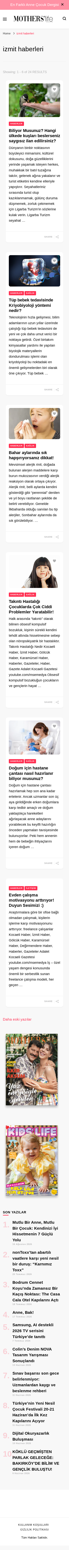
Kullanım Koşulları (33, 1525)
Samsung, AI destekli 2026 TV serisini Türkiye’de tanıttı (32, 1331)
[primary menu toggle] (5, 19)
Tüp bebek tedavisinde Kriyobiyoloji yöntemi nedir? (31, 305)
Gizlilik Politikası (34, 1529)
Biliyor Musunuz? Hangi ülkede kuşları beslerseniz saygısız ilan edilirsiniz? (34, 135)
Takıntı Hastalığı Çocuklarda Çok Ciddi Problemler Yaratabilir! (31, 606)
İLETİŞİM (31, 888)
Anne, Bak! (23, 1312)
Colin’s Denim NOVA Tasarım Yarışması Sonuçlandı (32, 1355)
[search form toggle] (64, 19)
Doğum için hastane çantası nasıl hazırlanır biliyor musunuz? (31, 773)
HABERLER (16, 124)
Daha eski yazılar (17, 1019)
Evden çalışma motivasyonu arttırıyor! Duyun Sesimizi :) (31, 900)
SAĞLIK (30, 293)
